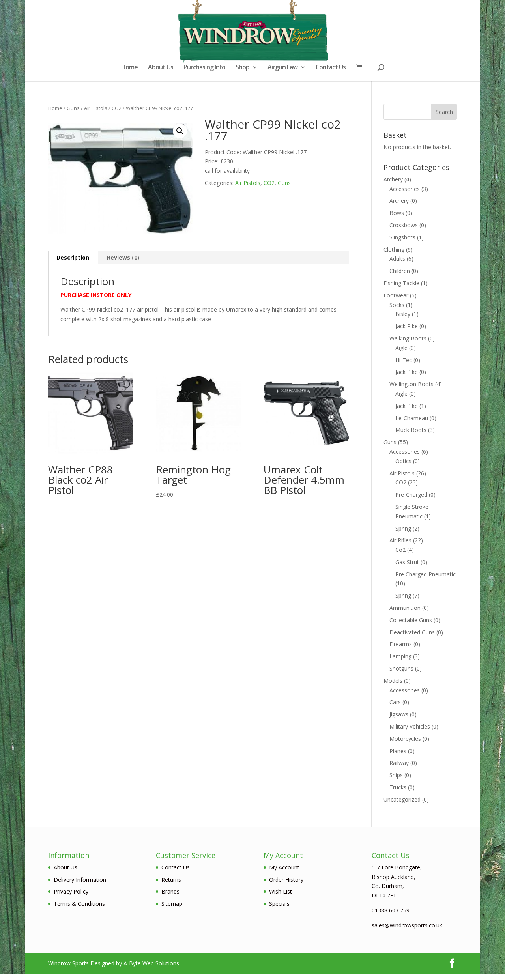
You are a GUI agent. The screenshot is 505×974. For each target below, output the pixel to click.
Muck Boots (410, 430)
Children (399, 271)
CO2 (117, 108)
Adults (397, 258)
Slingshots (402, 237)
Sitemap (171, 903)
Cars (395, 702)
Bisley (402, 314)
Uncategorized (402, 799)
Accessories (404, 189)
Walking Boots (407, 338)
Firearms (400, 644)
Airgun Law (282, 67)
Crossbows (403, 225)
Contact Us (331, 67)
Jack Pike (406, 326)
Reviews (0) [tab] (123, 257)
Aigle (401, 347)
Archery (393, 179)
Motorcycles (405, 738)
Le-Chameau (411, 418)
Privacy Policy (71, 891)
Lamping (400, 656)
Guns (73, 108)
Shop (242, 67)
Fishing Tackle (401, 283)
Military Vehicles (409, 726)
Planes (397, 751)
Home (129, 67)
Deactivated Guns (412, 632)
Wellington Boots (411, 384)
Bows (396, 213)
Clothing (393, 249)
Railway (399, 762)
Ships (396, 775)
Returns (171, 879)
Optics (403, 461)
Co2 (400, 549)
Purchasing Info (204, 67)
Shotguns (401, 668)
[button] (180, 131)
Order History (286, 879)
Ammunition (405, 607)
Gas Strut (407, 562)
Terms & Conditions (79, 903)
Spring (403, 528)
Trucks (397, 787)
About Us (160, 67)
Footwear (395, 295)
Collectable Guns (410, 620)
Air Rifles (400, 540)
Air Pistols (95, 108)
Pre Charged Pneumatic (425, 574)
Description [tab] (72, 257)
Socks (396, 304)
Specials (279, 903)
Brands (170, 891)
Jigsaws (398, 714)
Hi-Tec (403, 360)
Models (392, 680)
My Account (284, 867)
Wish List (280, 891)
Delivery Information (80, 879)
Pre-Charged (411, 494)
